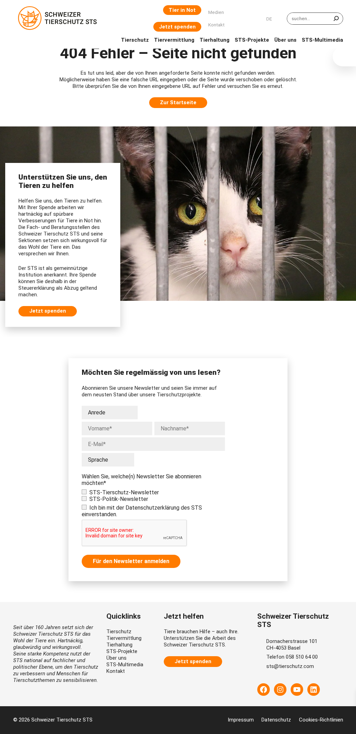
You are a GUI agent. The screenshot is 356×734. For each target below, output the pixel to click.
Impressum (241, 720)
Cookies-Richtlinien (321, 720)
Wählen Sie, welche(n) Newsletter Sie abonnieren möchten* (141, 479)
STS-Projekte (121, 651)
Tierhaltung (119, 645)
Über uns (116, 658)
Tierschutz (118, 631)
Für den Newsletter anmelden (131, 561)
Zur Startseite (178, 102)
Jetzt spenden (177, 27)
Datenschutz (276, 720)
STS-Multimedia (124, 664)
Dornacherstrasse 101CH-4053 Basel (291, 644)
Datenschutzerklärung (152, 507)
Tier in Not (182, 10)
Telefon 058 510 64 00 (292, 657)
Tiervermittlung (123, 638)
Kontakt (115, 671)
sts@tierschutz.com (290, 666)
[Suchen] (336, 18)
